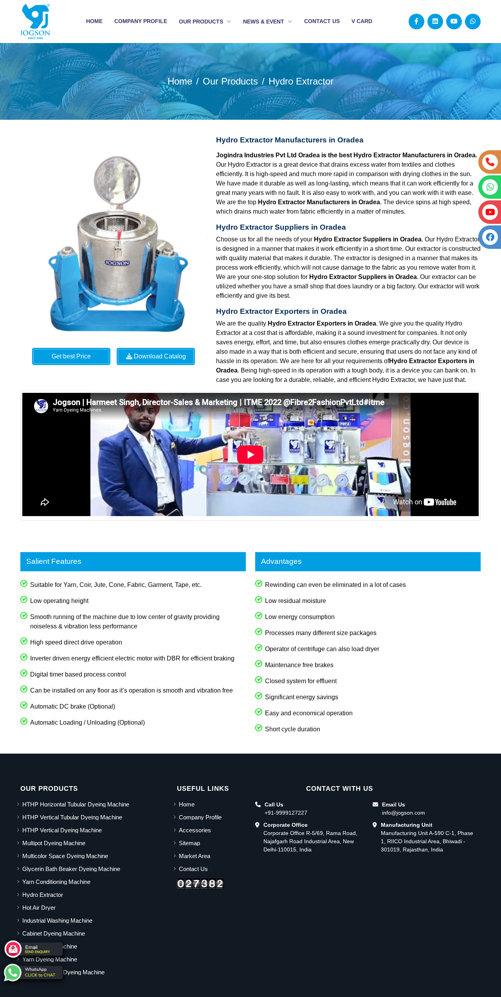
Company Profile (140, 21)
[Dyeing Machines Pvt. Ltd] (35, 21)
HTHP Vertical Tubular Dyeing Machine (72, 817)
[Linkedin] (435, 21)
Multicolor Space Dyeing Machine (65, 856)
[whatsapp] (33, 972)
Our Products (202, 21)
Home (94, 21)
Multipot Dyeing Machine (53, 843)
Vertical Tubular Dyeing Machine (63, 972)
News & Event (264, 21)
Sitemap (189, 843)
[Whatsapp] (473, 21)
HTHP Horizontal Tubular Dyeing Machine (75, 804)
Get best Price (71, 356)
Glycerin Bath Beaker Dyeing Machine (71, 869)
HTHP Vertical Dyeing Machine (62, 830)
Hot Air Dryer (39, 908)
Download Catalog (159, 356)
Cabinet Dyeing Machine (53, 933)
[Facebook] (416, 21)
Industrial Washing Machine (57, 920)
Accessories (195, 830)
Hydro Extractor (301, 81)
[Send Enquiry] (33, 949)
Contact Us (322, 21)
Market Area (194, 856)
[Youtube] (454, 21)
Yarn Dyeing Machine (49, 959)
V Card (361, 21)
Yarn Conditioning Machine (56, 882)
